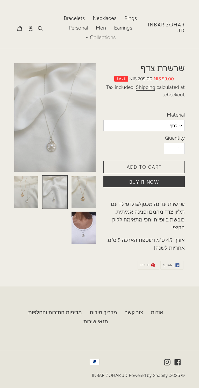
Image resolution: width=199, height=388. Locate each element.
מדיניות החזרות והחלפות (55, 312)
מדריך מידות (103, 312)
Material (176, 115)
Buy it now (144, 182)
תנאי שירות (95, 321)
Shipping (145, 87)
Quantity (175, 138)
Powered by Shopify (148, 375)
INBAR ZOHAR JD (166, 28)
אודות (157, 312)
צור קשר (134, 312)
